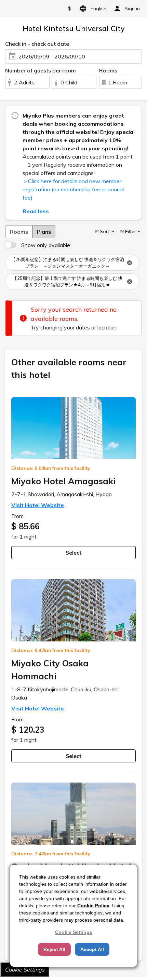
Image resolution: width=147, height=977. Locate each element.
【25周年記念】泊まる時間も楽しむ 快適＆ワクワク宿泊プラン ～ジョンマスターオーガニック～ (67, 263)
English (98, 8)
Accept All (92, 949)
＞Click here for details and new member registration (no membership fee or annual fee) (73, 189)
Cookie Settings (24, 969)
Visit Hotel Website (37, 505)
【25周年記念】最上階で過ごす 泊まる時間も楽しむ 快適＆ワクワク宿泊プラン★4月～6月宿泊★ (67, 281)
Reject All (54, 949)
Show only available (45, 245)
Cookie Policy (93, 905)
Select (73, 552)
